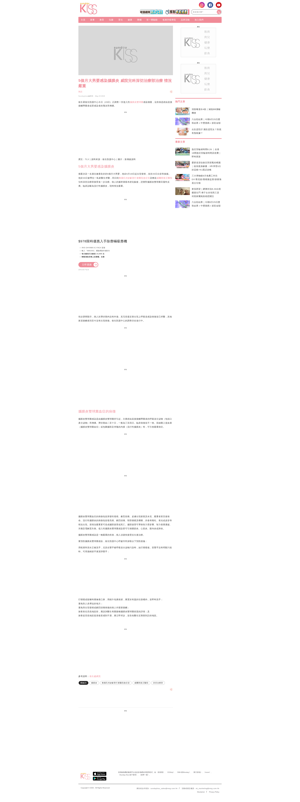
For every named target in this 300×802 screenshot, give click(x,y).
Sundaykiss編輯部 (85, 96)
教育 (102, 20)
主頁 (83, 20)
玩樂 (111, 20)
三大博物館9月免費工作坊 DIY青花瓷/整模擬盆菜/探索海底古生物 (206, 179)
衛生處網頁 (95, 676)
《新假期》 (160, 772)
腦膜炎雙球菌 (136, 102)
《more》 (207, 772)
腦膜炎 (94, 683)
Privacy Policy (214, 792)
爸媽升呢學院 (169, 20)
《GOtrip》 (170, 772)
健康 (130, 20)
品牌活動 (185, 20)
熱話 (80, 92)
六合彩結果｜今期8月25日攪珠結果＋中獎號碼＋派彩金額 (206, 121)
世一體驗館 (152, 20)
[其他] (171, 93)
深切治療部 (158, 683)
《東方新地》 (197, 772)
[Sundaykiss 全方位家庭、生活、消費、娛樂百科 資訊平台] (99, 8)
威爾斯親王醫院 (164, 178)
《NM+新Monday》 (183, 772)
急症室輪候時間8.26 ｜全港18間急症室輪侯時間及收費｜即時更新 (206, 153)
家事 (92, 20)
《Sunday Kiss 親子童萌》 (128, 775)
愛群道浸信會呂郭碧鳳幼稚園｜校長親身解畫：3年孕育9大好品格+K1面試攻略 (206, 166)
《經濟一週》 (144, 775)
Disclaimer (201, 792)
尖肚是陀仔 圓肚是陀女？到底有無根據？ (206, 131)
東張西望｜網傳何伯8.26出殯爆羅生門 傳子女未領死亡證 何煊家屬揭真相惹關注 (206, 192)
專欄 (139, 20)
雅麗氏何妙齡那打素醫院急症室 (134, 178)
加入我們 (199, 20)
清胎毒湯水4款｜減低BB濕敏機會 (206, 111)
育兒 (120, 20)
